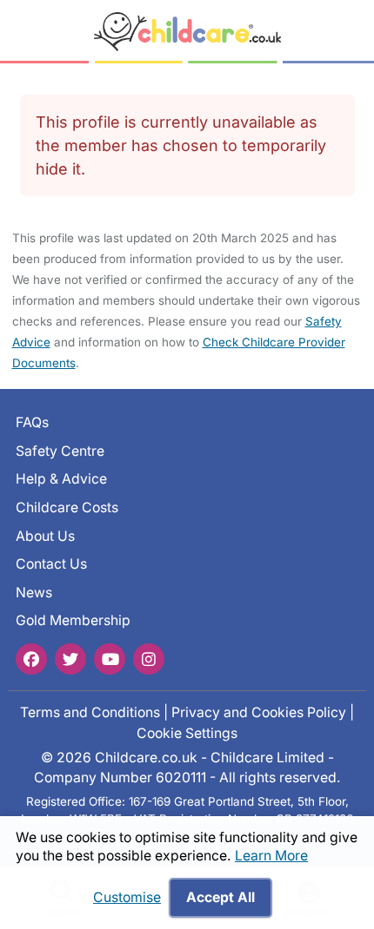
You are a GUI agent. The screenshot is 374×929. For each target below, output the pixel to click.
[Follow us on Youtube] (109, 659)
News (34, 592)
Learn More (271, 855)
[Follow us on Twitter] (70, 659)
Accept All (220, 897)
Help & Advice (61, 479)
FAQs (32, 422)
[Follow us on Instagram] (148, 659)
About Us (45, 536)
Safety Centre (60, 451)
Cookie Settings (187, 733)
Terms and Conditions (90, 712)
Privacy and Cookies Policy (258, 712)
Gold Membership (73, 621)
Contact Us (51, 564)
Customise (127, 897)
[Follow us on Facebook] (31, 659)
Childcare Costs (67, 507)
